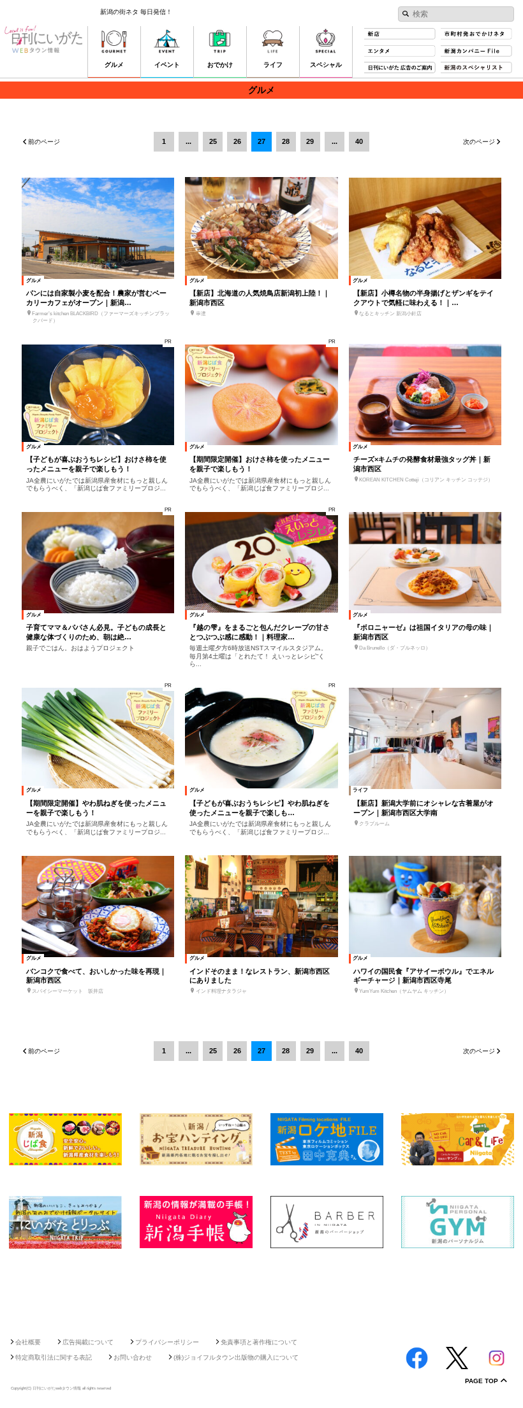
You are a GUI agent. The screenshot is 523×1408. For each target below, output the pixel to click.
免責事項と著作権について (259, 1342)
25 (213, 141)
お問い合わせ (133, 1357)
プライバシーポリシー (167, 1342)
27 (261, 141)
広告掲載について (88, 1342)
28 (286, 141)
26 (237, 141)
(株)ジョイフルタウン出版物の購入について (235, 1357)
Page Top (481, 1381)
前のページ (44, 142)
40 (359, 141)
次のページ (479, 142)
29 (310, 141)
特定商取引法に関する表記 (53, 1357)
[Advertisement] (261, 1289)
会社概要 (28, 1342)
